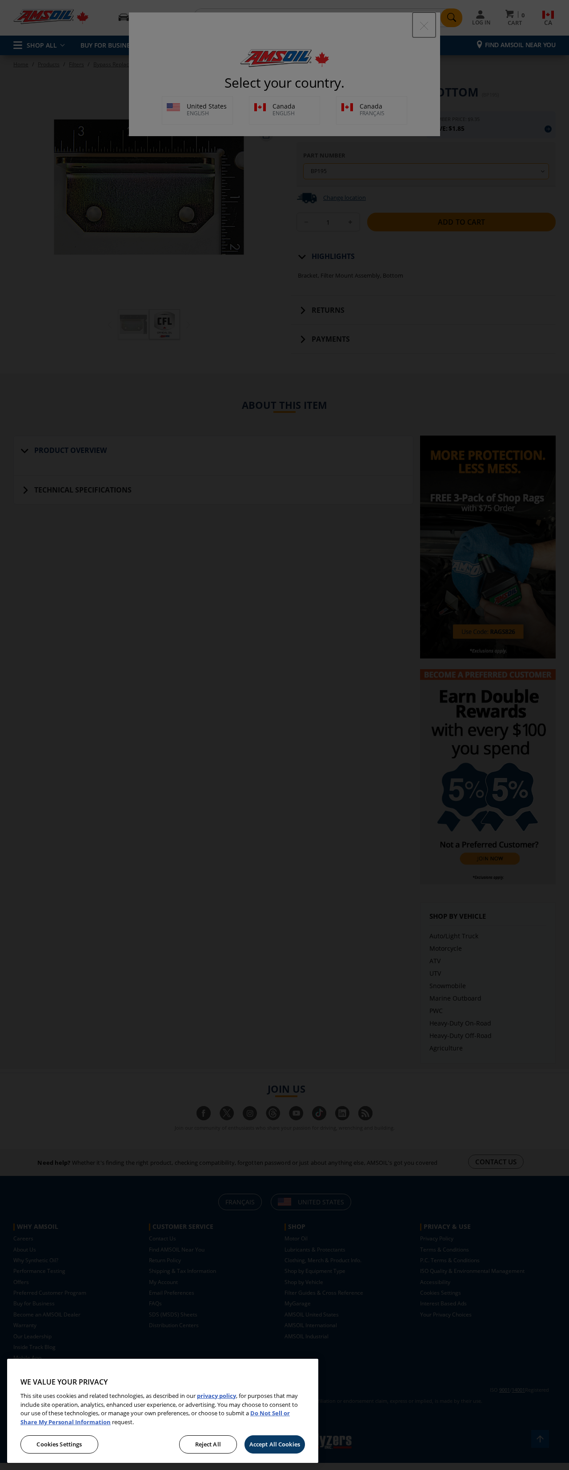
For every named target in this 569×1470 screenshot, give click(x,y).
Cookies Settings (59, 1444)
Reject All (208, 1444)
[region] (162, 1411)
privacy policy (216, 1396)
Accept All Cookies (274, 1444)
